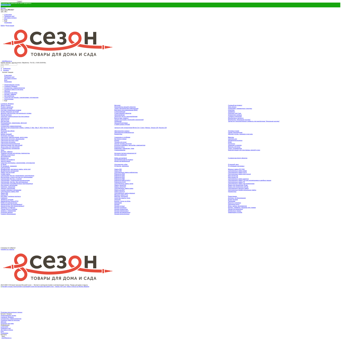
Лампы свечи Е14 (120, 185)
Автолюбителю (9, 96)
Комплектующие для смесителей (11, 145)
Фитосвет (117, 105)
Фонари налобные (120, 207)
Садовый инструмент (235, 105)
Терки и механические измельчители (126, 108)
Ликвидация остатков (235, 212)
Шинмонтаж (5, 158)
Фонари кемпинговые (121, 211)
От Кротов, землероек (121, 166)
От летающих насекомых (236, 166)
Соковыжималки (119, 111)
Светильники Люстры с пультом (11, 179)
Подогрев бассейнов (7, 131)
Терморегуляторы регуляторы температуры (15, 153)
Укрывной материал (121, 123)
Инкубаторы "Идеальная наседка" (239, 119)
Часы (2, 150)
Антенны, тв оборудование (237, 198)
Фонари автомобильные (122, 212)
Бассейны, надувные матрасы (11, 196)
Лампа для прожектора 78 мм (238, 185)
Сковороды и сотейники (122, 137)
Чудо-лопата (232, 107)
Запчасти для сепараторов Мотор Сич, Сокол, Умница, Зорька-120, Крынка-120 (140, 127)
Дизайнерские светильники (10, 171)
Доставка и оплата (10, 18)
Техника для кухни (120, 142)
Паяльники (231, 201)
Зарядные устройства (8, 207)
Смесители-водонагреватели (10, 143)
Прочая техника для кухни (123, 143)
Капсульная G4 (233, 175)
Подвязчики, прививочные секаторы (240, 108)
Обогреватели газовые (121, 131)
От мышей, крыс (233, 164)
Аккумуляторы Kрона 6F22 (9, 201)
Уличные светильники (8, 188)
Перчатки (117, 199)
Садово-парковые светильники (11, 190)
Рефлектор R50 (119, 175)
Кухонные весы (119, 147)
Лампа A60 (118, 169)
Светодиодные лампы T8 (236, 182)
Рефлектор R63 (119, 177)
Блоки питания (233, 199)
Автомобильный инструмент (123, 159)
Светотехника (8, 99)
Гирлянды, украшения (8, 187)
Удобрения (118, 121)
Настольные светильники (9, 185)
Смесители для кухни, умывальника (12, 139)
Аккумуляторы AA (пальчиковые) (11, 204)
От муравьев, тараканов (9, 166)
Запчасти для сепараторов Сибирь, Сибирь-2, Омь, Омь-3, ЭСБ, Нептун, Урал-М (27, 127)
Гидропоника (5, 124)
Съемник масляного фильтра (237, 158)
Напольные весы (233, 204)
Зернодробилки (119, 115)
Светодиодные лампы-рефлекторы (126, 172)
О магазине (8, 14)
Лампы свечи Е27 (120, 187)
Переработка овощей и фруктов (125, 107)
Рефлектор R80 (119, 179)
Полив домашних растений (10, 111)
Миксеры (231, 137)
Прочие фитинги (6, 115)
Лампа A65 (118, 171)
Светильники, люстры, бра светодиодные (14, 182)
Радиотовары (232, 196)
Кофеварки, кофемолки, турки (124, 148)
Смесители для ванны (8, 142)
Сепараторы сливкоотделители (14, 88)
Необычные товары (234, 211)
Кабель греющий (6, 134)
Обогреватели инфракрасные (124, 132)
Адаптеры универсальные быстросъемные (15, 116)
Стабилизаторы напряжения (10, 148)
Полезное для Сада (234, 113)
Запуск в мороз (6, 161)
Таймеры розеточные (8, 155)
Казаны (116, 140)
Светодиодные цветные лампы (238, 188)
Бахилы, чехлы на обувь (122, 201)
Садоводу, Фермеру (10, 86)
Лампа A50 (4, 193)
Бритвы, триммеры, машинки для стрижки (242, 207)
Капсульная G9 (233, 177)
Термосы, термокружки (8, 211)
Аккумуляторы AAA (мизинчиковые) (12, 206)
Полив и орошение (7, 107)
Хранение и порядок (235, 145)
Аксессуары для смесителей (10, 147)
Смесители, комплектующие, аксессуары (14, 137)
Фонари (116, 204)
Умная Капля (5, 119)
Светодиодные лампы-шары (123, 188)
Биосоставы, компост (121, 118)
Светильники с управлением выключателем (15, 180)
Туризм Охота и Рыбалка (9, 209)
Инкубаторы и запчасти (235, 118)
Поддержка (8, 22)
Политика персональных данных (11, 312)
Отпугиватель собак (120, 164)
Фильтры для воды (234, 147)
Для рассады (5, 121)
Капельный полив (6, 108)
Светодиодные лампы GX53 (237, 171)
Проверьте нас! (6, 5)
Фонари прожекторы (121, 209)
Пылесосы (231, 143)
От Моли (3, 164)
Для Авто (4, 132)
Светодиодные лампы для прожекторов (241, 183)
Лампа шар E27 (119, 190)
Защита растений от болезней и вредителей (129, 119)
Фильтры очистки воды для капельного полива (16, 113)
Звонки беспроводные (235, 209)
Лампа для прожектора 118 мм (238, 187)
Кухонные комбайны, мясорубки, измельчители (129, 145)
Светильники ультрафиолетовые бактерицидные (17, 183)
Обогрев (7, 91)
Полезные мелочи (7, 212)
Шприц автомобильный (122, 161)
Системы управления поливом (11, 110)
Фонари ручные (119, 206)
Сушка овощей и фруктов (122, 113)
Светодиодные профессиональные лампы (242, 190)
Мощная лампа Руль (121, 195)
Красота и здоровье (234, 203)
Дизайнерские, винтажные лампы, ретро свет (16, 169)
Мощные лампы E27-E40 (236, 169)
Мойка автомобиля (120, 158)
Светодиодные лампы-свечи (123, 183)
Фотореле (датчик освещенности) (125, 153)
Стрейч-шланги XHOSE (122, 124)
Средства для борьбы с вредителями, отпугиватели (21, 97)
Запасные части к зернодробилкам (125, 116)
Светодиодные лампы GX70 (237, 172)
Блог (5, 19)
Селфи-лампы (5, 174)
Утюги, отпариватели (235, 148)
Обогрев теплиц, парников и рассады (240, 134)
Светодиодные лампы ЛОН (10, 191)
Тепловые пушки (233, 131)
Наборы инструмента (8, 159)
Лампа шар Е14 (119, 191)
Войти (3, 25)
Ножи (230, 142)
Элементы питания (7, 199)
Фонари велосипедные (121, 214)
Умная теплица (6, 105)
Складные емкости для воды (13, 89)
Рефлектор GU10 (120, 182)
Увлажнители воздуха (235, 140)
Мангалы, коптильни (121, 196)
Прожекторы (232, 191)
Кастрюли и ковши (120, 139)
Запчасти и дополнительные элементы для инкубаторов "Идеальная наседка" (254, 121)
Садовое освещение (235, 116)
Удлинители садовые (235, 115)
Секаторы (231, 110)
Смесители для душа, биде (9, 140)
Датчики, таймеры (10, 94)
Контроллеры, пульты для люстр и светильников (17, 177)
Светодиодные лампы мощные (124, 193)
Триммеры (231, 111)
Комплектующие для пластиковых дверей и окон (244, 150)
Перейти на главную (7, 249)
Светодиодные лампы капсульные (239, 174)
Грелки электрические (235, 132)
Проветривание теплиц (12, 84)
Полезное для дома (10, 92)
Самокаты (4, 198)
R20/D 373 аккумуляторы (9, 203)
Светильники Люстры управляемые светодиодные (17, 175)
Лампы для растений (8, 172)
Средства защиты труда (122, 198)
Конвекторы (118, 134)
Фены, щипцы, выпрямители (237, 206)
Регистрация (10, 25)
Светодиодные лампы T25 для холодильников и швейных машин (249, 180)
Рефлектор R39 (119, 174)
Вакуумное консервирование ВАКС (126, 110)
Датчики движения (120, 155)
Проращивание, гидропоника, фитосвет (14, 123)
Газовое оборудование (8, 214)
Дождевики (118, 203)
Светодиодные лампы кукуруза (238, 179)
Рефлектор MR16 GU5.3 (122, 180)
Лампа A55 (4, 195)
